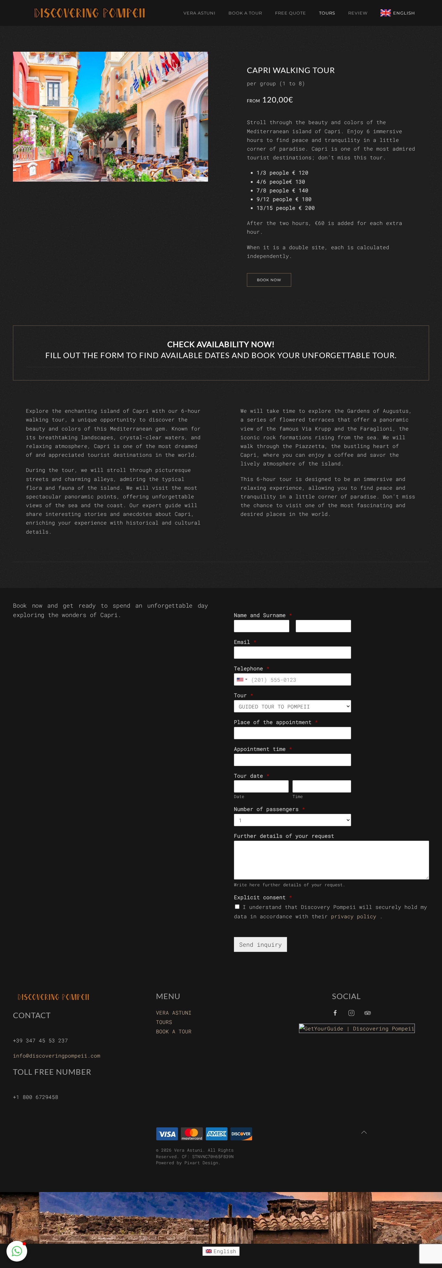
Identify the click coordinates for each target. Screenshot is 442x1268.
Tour (243, 695)
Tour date (252, 776)
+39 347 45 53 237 (40, 1040)
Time (298, 796)
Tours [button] (327, 13)
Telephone (252, 668)
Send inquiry (260, 944)
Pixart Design (201, 1163)
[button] (364, 1132)
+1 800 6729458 (35, 1096)
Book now (269, 280)
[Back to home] (90, 13)
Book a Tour (245, 13)
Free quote (290, 13)
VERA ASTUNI (174, 1012)
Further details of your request (284, 836)
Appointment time (263, 749)
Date (239, 796)
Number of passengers (269, 809)
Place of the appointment (276, 722)
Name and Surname (263, 615)
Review (358, 13)
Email (245, 642)
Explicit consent (263, 897)
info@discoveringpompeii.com (56, 1055)
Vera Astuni (199, 13)
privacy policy (353, 916)
